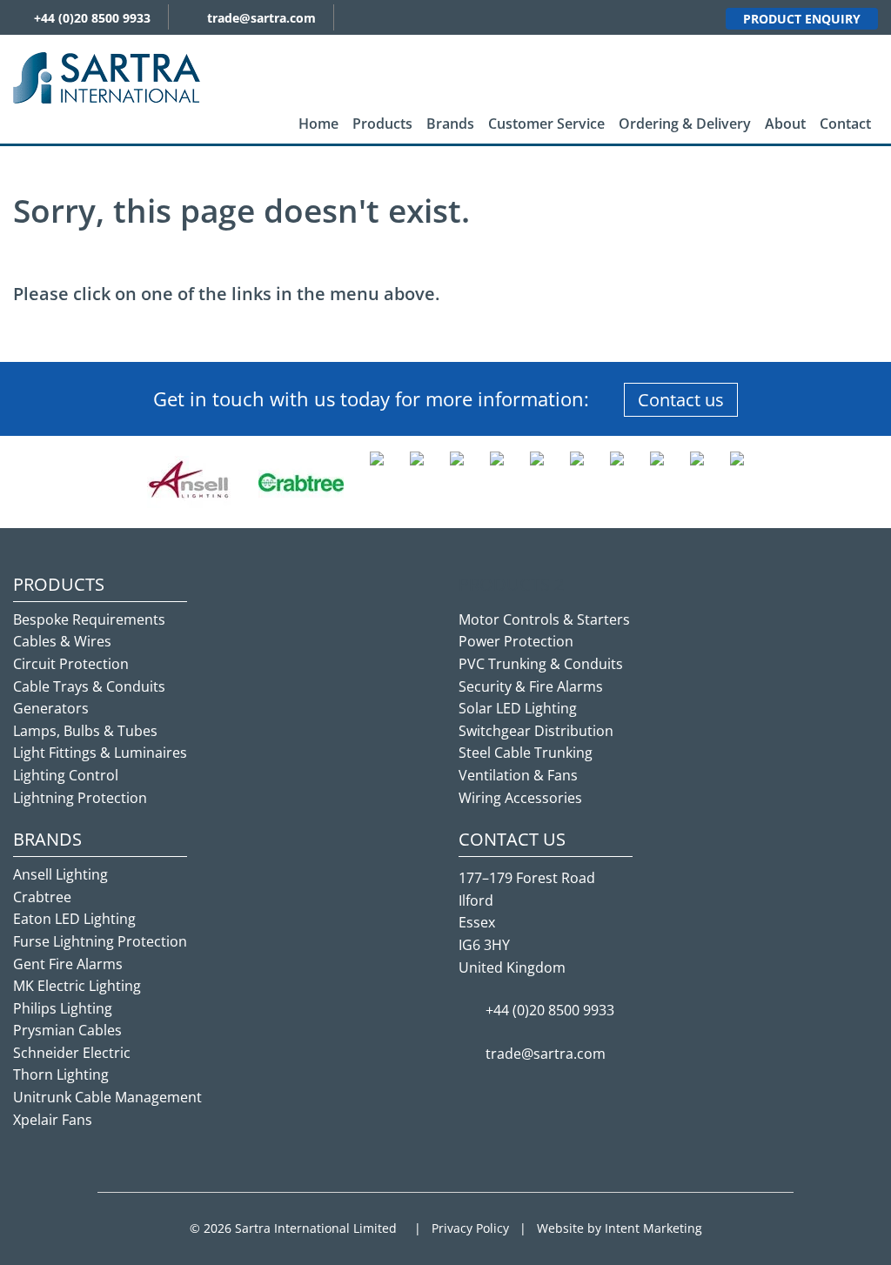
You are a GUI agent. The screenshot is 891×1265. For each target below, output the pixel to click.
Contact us (681, 400)
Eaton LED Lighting (74, 918)
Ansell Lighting (60, 874)
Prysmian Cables (67, 1030)
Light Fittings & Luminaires (100, 752)
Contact (845, 123)
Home (318, 123)
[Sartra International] (106, 76)
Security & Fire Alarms (531, 686)
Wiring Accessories (520, 797)
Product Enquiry (802, 18)
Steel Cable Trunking (526, 752)
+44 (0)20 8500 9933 (92, 18)
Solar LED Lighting (518, 708)
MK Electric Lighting (77, 985)
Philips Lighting (62, 1008)
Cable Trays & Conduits (89, 686)
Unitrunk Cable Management (107, 1097)
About (785, 123)
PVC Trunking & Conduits (541, 663)
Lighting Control (65, 775)
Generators (51, 708)
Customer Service (546, 123)
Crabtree (42, 897)
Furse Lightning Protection (100, 941)
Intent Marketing (653, 1228)
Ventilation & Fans (518, 775)
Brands (450, 123)
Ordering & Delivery (685, 123)
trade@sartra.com (261, 18)
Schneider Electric (72, 1052)
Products (382, 123)
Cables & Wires (62, 641)
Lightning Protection (80, 797)
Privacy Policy (470, 1228)
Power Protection (516, 641)
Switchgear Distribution (536, 730)
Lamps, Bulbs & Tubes (85, 730)
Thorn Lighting (61, 1074)
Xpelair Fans (52, 1119)
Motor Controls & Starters (544, 619)
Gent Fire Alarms (68, 964)
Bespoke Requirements (89, 619)
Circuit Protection (71, 663)
